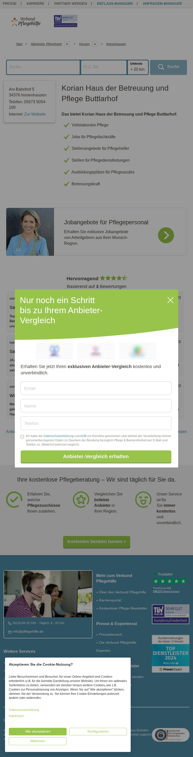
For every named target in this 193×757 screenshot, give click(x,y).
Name (30, 406)
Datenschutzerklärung (58, 436)
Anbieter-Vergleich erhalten (96, 456)
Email (29, 388)
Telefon (31, 423)
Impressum (16, 716)
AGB (83, 436)
